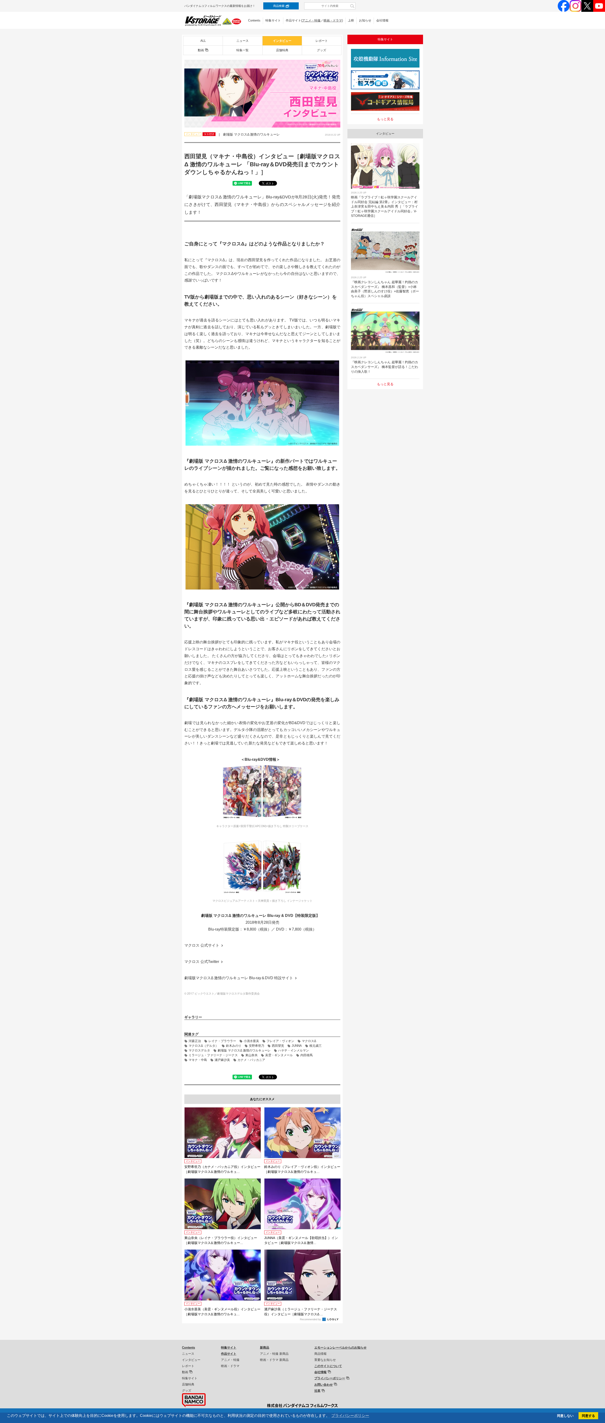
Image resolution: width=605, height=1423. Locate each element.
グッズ (321, 50)
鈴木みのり (233, 1045)
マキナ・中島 (198, 1060)
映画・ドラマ (333, 20)
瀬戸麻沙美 (222, 1060)
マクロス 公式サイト (201, 945)
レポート (321, 41)
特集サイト (273, 20)
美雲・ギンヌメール (279, 1055)
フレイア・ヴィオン (280, 1041)
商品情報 (320, 1353)
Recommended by (311, 1319)
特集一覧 (242, 50)
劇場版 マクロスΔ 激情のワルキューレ (244, 1050)
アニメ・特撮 (311, 20)
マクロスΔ (309, 1041)
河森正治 (195, 1041)
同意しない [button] (565, 1416)
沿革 (317, 1391)
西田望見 (278, 1045)
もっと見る (385, 119)
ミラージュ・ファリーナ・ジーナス (213, 1055)
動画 (201, 50)
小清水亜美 (251, 1041)
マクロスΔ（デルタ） (203, 1045)
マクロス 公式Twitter (201, 962)
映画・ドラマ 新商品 (274, 1360)
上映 (351, 20)
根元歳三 (315, 1045)
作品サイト (228, 1353)
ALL (203, 41)
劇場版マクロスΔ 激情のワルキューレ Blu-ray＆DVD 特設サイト (238, 978)
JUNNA (297, 1045)
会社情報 (382, 20)
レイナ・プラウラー (222, 1041)
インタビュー (282, 41)
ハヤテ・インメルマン (293, 1050)
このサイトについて (328, 1366)
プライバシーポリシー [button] (350, 1416)
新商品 (264, 1347)
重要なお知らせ (325, 1360)
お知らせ (365, 20)
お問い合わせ (323, 1384)
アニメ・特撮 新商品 (274, 1353)
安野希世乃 (256, 1045)
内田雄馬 (306, 1055)
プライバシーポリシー (329, 1378)
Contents (254, 20)
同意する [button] (588, 1416)
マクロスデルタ (199, 1050)
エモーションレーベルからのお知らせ (340, 1347)
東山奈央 (251, 1055)
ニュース (242, 41)
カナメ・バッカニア (251, 1060)
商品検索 (279, 6)
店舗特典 (282, 50)
